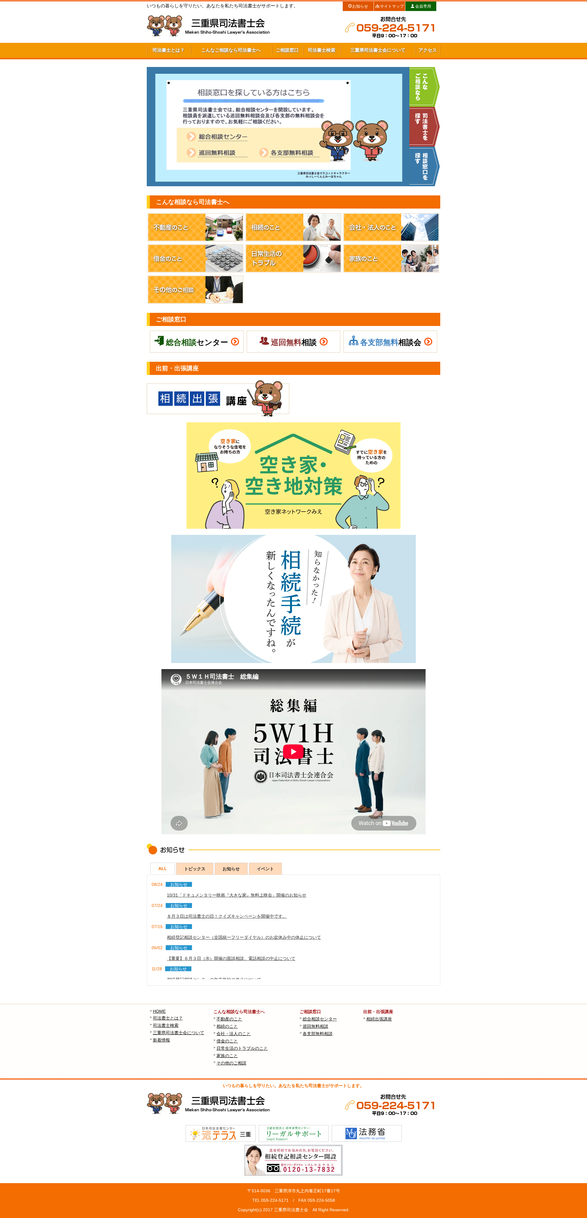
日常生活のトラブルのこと (243, 1048)
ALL (162, 868)
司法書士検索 (321, 50)
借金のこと (228, 1040)
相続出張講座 (380, 1018)
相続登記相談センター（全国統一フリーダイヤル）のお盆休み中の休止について (244, 937)
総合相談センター (320, 1018)
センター (197, 342)
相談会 (390, 342)
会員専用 (423, 6)
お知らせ (360, 6)
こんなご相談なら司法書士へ (231, 50)
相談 (294, 342)
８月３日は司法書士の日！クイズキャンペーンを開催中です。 (227, 916)
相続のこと (228, 1026)
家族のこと (228, 1055)
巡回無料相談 (316, 1026)
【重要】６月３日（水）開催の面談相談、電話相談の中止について (231, 958)
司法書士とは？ (169, 50)
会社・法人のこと (234, 1033)
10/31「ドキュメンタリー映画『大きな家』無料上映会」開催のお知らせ (236, 895)
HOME (160, 1011)
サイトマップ (392, 6)
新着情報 (162, 1040)
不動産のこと (230, 1018)
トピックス (194, 868)
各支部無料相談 (318, 1033)
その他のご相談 (232, 1063)
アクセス (428, 50)
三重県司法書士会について (377, 50)
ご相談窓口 (287, 50)
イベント (265, 868)
